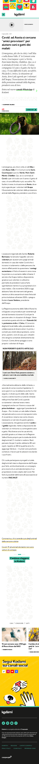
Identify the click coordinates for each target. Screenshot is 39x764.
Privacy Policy (6, 748)
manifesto (5, 745)
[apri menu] (3, 14)
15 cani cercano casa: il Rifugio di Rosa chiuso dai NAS (14, 645)
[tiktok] (3, 723)
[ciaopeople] (7, 757)
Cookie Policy (17, 748)
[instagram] (7, 723)
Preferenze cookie (30, 748)
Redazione (14, 745)
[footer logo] (7, 712)
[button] (4, 671)
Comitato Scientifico (26, 745)
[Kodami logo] (19, 14)
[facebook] (16, 723)
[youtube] (11, 723)
